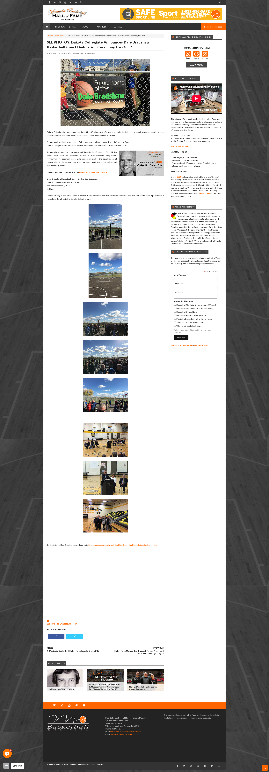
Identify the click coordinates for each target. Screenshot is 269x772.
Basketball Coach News (186, 312)
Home (50, 36)
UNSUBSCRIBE (201, 345)
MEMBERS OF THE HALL (65, 27)
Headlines (59, 36)
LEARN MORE (196, 65)
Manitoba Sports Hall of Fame (93, 172)
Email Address (181, 275)
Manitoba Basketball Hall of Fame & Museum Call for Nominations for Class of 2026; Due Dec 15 (105, 686)
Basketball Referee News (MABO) (191, 315)
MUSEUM (179, 177)
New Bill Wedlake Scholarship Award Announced (143, 688)
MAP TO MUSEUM (179, 146)
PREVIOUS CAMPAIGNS (182, 345)
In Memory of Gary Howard (62, 689)
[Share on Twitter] (74, 636)
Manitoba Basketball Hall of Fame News (194, 319)
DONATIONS (204, 193)
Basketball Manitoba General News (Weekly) (196, 305)
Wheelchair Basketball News (188, 326)
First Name (178, 284)
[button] (7, 753)
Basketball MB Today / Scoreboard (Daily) (194, 308)
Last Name (178, 292)
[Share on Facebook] (56, 636)
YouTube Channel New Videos (189, 322)
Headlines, (91, 53)
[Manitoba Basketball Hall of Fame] (68, 14)
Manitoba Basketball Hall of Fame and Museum (64, 764)
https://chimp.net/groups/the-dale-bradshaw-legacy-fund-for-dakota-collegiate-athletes (122, 545)
